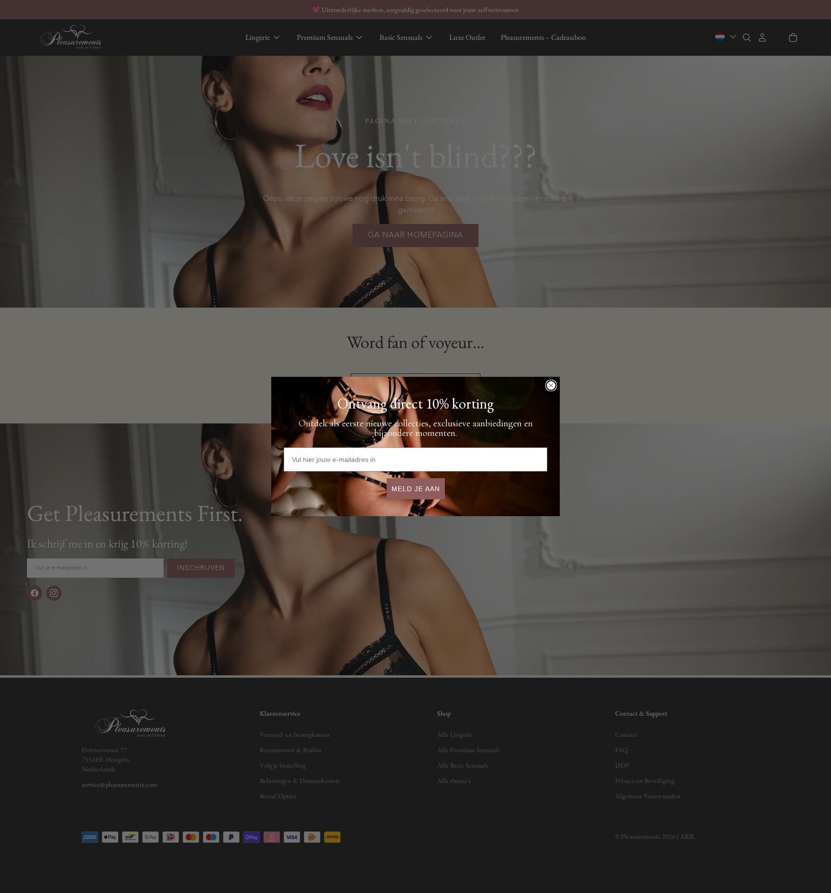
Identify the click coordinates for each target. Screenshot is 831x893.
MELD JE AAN (415, 489)
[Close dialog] (551, 385)
